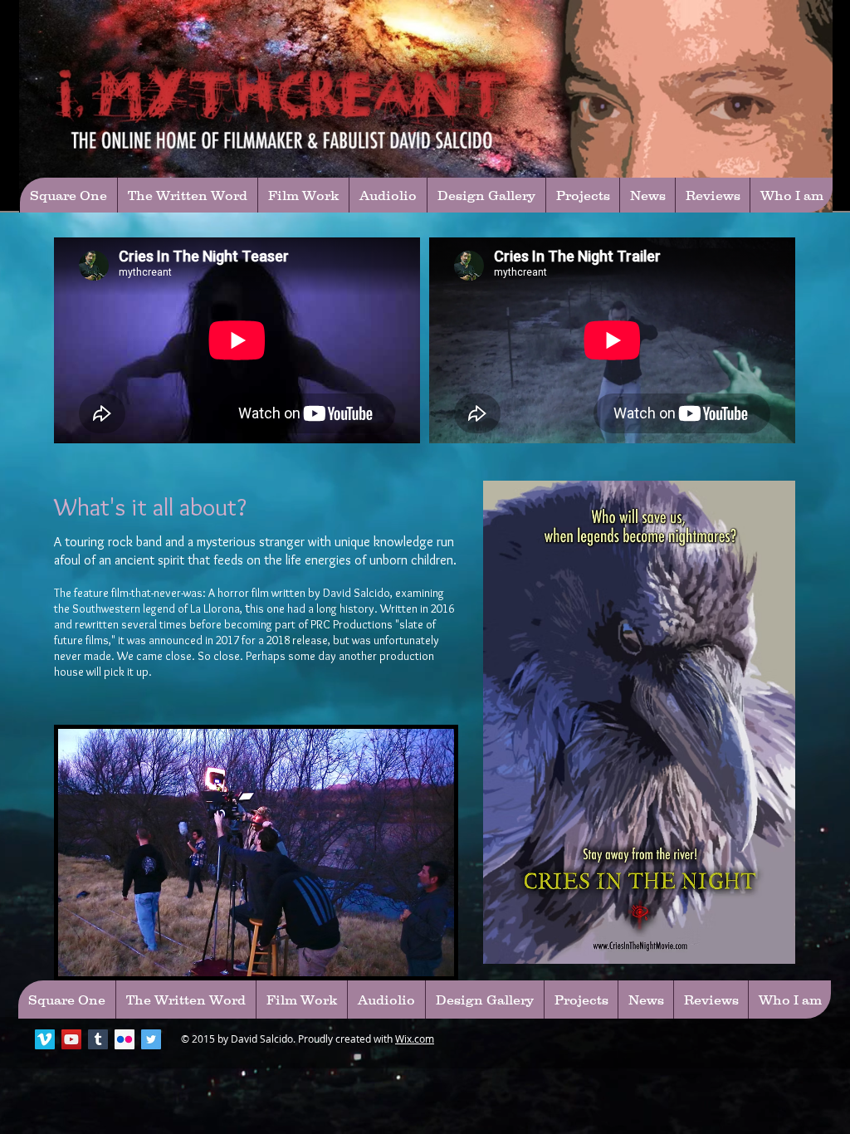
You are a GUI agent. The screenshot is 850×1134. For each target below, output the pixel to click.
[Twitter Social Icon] (151, 1039)
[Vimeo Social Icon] (45, 1039)
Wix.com (414, 1038)
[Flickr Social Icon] (124, 1039)
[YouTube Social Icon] (71, 1039)
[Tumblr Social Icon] (98, 1039)
